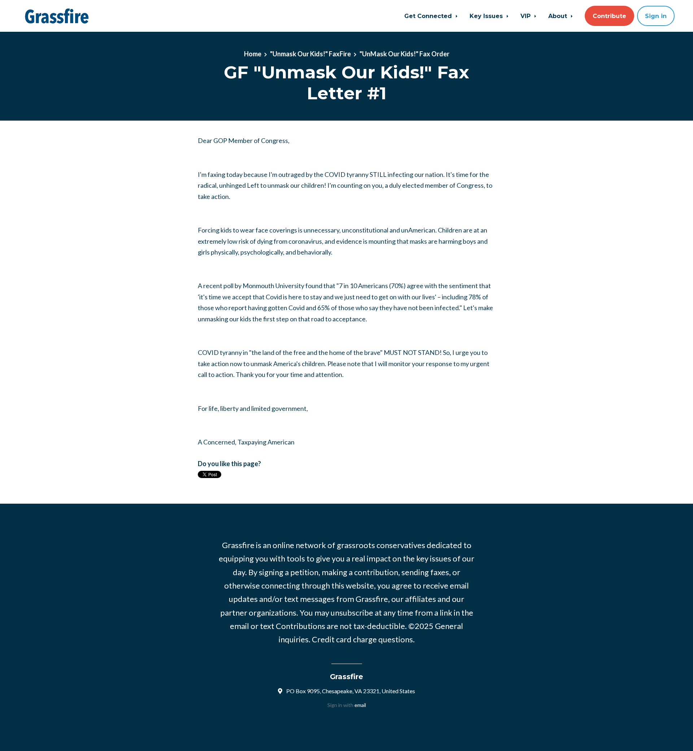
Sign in (656, 15)
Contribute (609, 15)
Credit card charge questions (362, 639)
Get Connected (429, 15)
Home (252, 54)
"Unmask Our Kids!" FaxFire (310, 54)
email (360, 705)
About (558, 15)
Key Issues (487, 15)
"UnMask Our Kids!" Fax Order (404, 54)
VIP (526, 15)
